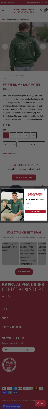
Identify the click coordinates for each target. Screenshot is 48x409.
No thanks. (35, 215)
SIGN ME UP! (35, 211)
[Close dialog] (45, 190)
